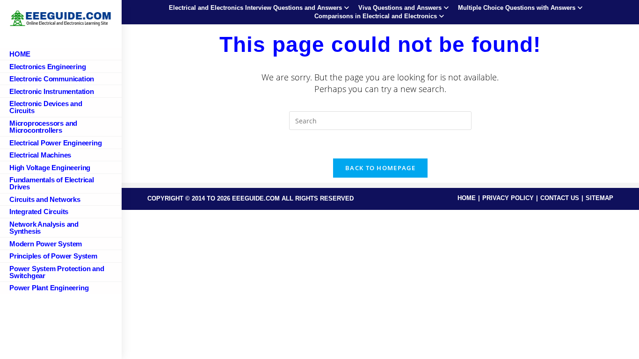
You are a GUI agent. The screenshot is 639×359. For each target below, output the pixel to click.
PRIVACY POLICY (508, 197)
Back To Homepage (380, 168)
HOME (466, 197)
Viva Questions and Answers (400, 7)
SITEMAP (599, 197)
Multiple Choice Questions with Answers (516, 7)
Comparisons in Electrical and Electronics (375, 16)
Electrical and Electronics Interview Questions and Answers (255, 7)
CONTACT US (559, 197)
